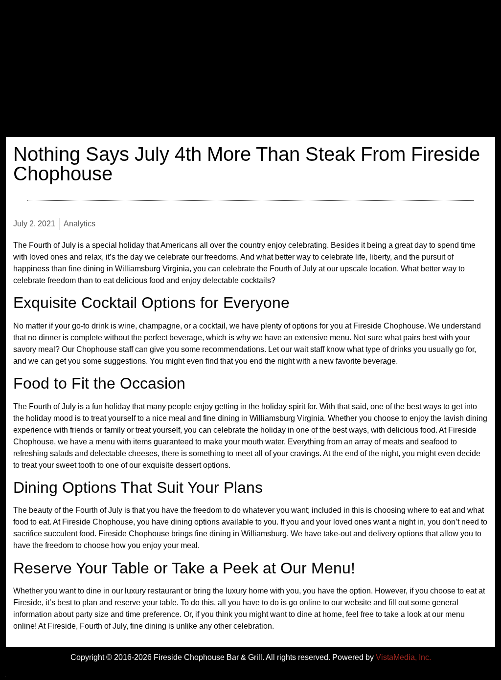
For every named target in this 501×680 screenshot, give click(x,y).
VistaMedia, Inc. (403, 657)
